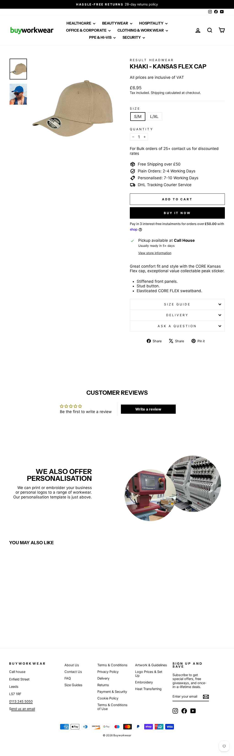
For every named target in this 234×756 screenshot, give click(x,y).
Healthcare (79, 23)
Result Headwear (152, 60)
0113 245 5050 (21, 701)
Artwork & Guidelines (151, 665)
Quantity (141, 129)
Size (135, 108)
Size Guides (73, 685)
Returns (103, 685)
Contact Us (73, 672)
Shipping (157, 93)
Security (131, 37)
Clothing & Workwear (141, 30)
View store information (154, 253)
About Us (71, 665)
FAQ (67, 678)
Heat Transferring (148, 689)
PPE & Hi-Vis (100, 37)
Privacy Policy (108, 672)
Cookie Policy (107, 698)
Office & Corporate (86, 30)
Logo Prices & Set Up (148, 673)
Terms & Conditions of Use (112, 707)
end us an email (23, 709)
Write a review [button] (148, 409)
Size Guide (177, 304)
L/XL (154, 116)
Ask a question (177, 326)
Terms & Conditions (112, 665)
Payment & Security (112, 691)
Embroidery (144, 682)
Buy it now (177, 213)
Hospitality (151, 23)
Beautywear (115, 23)
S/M (137, 116)
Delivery (177, 315)
